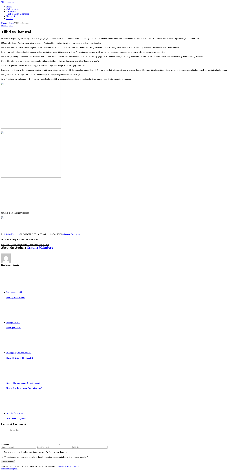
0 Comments (74, 234)
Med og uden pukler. (15, 292)
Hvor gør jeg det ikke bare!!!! (18, 353)
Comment (5, 444)
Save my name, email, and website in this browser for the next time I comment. (37, 452)
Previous (4, 25)
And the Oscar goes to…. (17, 413)
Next (11, 25)
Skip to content (7, 2)
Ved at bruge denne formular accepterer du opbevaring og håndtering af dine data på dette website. (46, 457)
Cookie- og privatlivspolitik (68, 466)
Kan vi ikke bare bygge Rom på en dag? (23, 383)
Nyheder (65, 234)
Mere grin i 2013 (13, 322)
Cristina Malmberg (12, 234)
